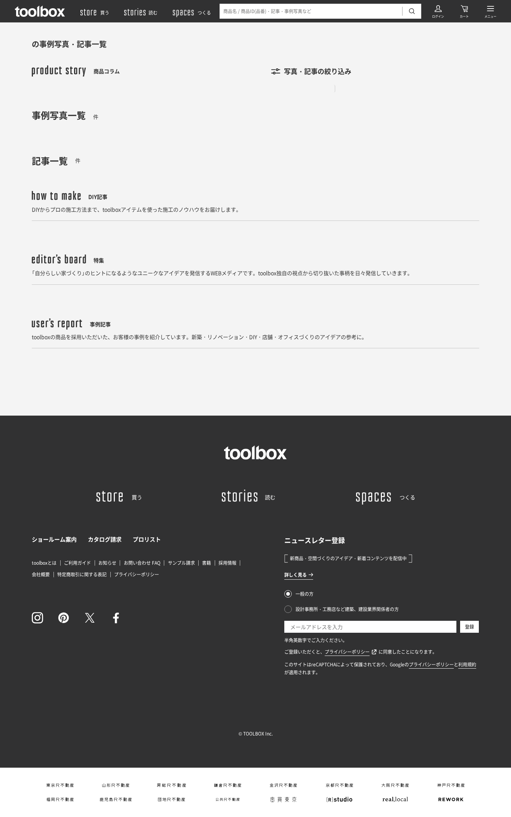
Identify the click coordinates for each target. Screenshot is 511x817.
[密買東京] (283, 799)
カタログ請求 (105, 539)
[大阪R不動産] (395, 785)
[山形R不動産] (116, 785)
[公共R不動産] (228, 799)
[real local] (395, 799)
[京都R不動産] (339, 785)
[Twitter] (89, 617)
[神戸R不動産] (451, 785)
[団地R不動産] (171, 799)
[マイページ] (438, 11)
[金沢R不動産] (283, 785)
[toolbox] (255, 453)
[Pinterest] (63, 617)
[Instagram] (37, 617)
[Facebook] (116, 617)
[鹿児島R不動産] (116, 799)
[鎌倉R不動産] (228, 785)
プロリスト (147, 539)
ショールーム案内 (54, 539)
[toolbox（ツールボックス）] (40, 11)
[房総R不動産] (171, 785)
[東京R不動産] (60, 785)
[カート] (464, 11)
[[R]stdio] (339, 799)
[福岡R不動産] (60, 799)
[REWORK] (451, 799)
